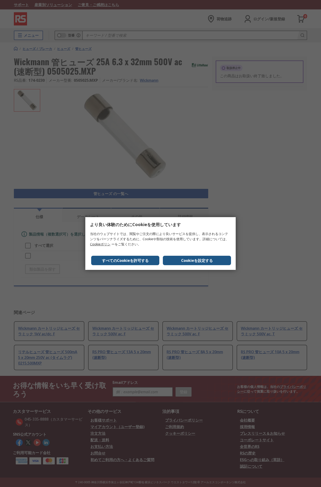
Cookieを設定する (197, 260)
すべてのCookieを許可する (125, 260)
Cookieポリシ (100, 244)
